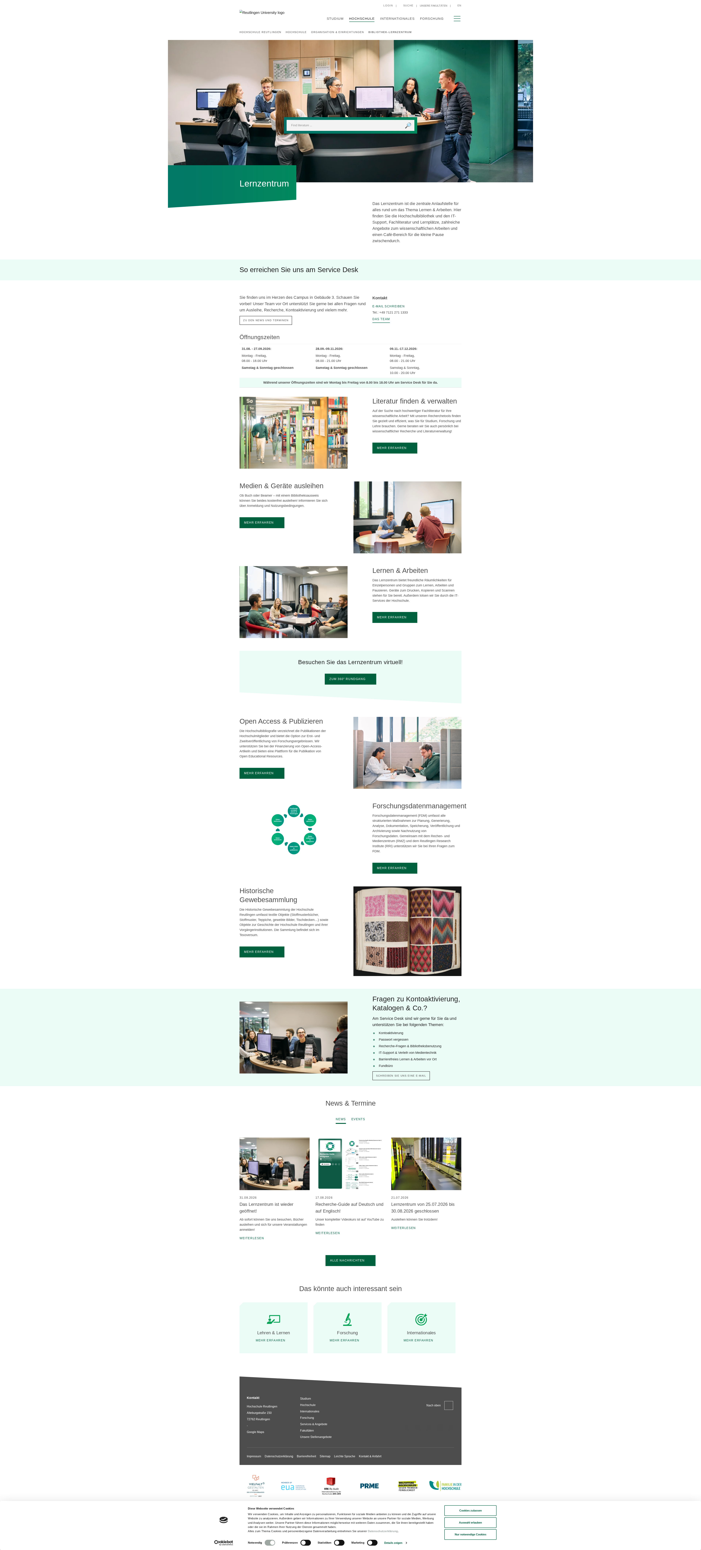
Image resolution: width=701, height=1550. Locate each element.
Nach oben (433, 1405)
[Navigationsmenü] (457, 18)
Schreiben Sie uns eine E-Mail (401, 1075)
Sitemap (325, 1456)
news (341, 1119)
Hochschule (362, 18)
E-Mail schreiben (388, 306)
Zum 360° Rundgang (347, 679)
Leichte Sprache (344, 1456)
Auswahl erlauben (470, 1522)
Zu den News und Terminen (265, 320)
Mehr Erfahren (392, 868)
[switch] (305, 1543)
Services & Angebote (313, 1424)
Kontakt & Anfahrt (370, 1456)
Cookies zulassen (470, 1510)
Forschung (432, 18)
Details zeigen (393, 1542)
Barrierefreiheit (306, 1456)
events (358, 1119)
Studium (335, 18)
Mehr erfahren (259, 773)
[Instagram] (407, 1427)
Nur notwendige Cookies (470, 1534)
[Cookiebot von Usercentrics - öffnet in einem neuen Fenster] (224, 1543)
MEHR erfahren (392, 617)
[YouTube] (451, 1427)
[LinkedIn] (429, 1427)
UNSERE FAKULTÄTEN (433, 5)
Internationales (397, 18)
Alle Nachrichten (347, 1260)
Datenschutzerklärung (383, 1531)
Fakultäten (307, 1430)
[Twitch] (440, 1427)
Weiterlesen (252, 1238)
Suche (408, 5)
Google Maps (255, 1432)
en (459, 5)
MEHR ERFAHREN (392, 448)
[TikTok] (418, 1427)
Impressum (254, 1456)
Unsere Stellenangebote (316, 1436)
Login (388, 5)
